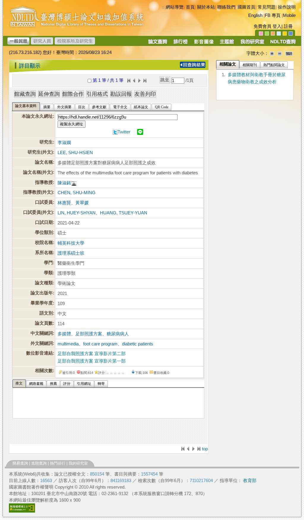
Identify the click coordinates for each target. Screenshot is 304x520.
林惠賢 (64, 202)
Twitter (124, 132)
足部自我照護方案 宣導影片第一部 (92, 361)
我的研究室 (78, 463)
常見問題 (267, 7)
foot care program (100, 344)
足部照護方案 (88, 333)
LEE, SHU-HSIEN (75, 152)
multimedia (68, 344)
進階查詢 (39, 463)
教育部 (249, 480)
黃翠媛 (82, 202)
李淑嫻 (64, 142)
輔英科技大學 (71, 243)
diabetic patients (137, 344)
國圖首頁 (246, 7)
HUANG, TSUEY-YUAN (123, 212)
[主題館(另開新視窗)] (227, 43)
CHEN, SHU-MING (77, 192)
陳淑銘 (64, 183)
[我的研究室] (252, 43)
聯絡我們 (226, 7)
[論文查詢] (157, 43)
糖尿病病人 (118, 333)
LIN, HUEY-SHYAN (77, 212)
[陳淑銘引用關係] (74, 183)
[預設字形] (289, 53)
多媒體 (64, 333)
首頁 (190, 7)
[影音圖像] (204, 43)
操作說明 (287, 7)
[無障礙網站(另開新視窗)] (22, 511)
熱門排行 (57, 463)
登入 (277, 26)
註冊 (288, 26)
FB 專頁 (273, 15)
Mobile (289, 15)
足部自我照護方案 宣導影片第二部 (92, 353)
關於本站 (206, 7)
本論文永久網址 (37, 116)
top (205, 448)
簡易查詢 (20, 463)
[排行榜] (181, 43)
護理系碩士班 (71, 253)
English (255, 15)
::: (10, 63)
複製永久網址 (71, 124)
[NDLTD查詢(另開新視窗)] (282, 43)
